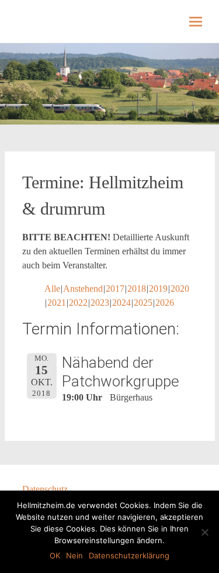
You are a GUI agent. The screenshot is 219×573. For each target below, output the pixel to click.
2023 (100, 303)
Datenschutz (45, 489)
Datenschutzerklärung (129, 555)
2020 (180, 289)
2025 (143, 303)
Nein (74, 555)
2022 (78, 303)
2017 (115, 289)
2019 (158, 289)
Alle (52, 289)
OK (55, 555)
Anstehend (83, 289)
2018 (136, 289)
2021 (56, 303)
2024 (121, 303)
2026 (164, 303)
